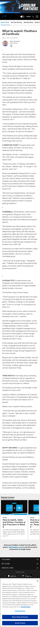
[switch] (22, 16)
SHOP (28, 16)
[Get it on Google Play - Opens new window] (27, 576)
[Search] (33, 16)
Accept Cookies (20, 623)
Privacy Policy (25, 607)
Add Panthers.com (15, 547)
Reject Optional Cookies (20, 617)
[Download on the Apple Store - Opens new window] (12, 576)
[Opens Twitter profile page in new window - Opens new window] (11, 46)
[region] (20, 602)
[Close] (37, 581)
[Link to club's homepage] (4, 15)
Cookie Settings (20, 611)
